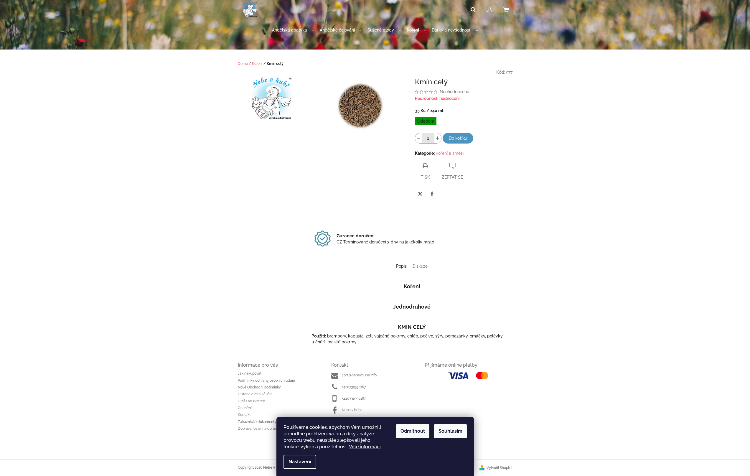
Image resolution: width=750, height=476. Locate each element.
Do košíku (458, 138)
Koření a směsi (450, 153)
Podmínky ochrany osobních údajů (266, 380)
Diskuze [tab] (420, 266)
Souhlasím (450, 431)
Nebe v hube (352, 410)
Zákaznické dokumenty (257, 422)
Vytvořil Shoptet (499, 468)
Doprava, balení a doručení (260, 428)
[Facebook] (432, 194)
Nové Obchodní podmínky (259, 387)
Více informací (365, 446)
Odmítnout (412, 431)
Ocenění (245, 408)
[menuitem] (293, 30)
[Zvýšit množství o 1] (437, 138)
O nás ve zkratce (251, 401)
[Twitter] (420, 194)
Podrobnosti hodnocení (437, 98)
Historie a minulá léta (255, 394)
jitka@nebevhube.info (359, 375)
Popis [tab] (401, 266)
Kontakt (244, 415)
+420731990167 (354, 387)
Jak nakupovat (249, 373)
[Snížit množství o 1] (418, 138)
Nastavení (300, 462)
